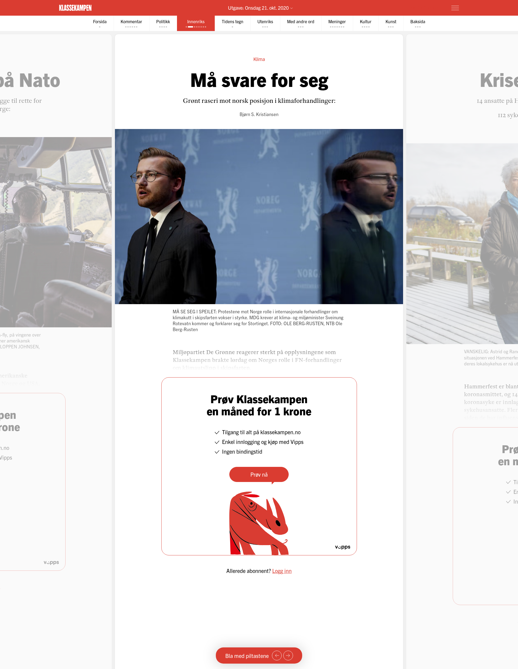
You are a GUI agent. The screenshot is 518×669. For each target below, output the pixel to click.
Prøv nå (259, 474)
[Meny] (455, 8)
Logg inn (282, 570)
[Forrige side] (277, 655)
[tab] (100, 23)
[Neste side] (288, 655)
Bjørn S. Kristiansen (259, 114)
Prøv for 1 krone (423, 7)
